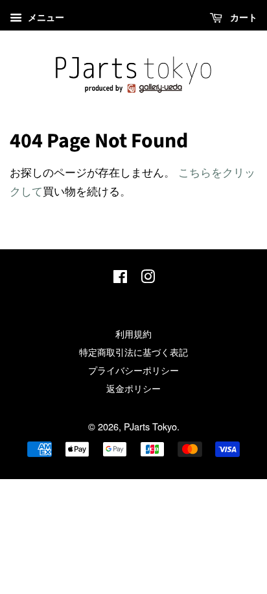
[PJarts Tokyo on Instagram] (148, 278)
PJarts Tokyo (150, 426)
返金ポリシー (133, 388)
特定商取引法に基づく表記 (133, 351)
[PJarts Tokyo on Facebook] (120, 278)
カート (242, 16)
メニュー (44, 16)
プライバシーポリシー (133, 370)
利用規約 (133, 333)
